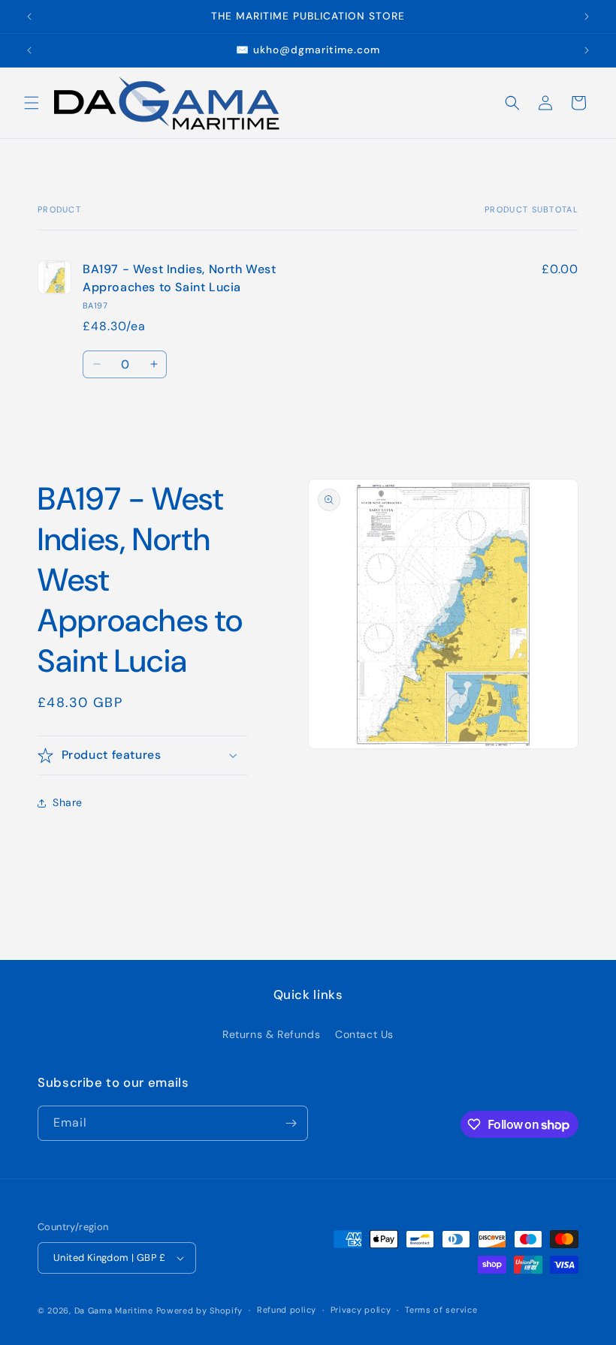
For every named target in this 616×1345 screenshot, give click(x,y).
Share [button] (68, 802)
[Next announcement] (586, 16)
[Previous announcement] (29, 16)
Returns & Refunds (271, 1034)
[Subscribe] (290, 1123)
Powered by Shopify (199, 1310)
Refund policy (286, 1309)
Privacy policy (361, 1309)
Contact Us (364, 1034)
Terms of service (441, 1309)
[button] (31, 102)
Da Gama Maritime (113, 1310)
